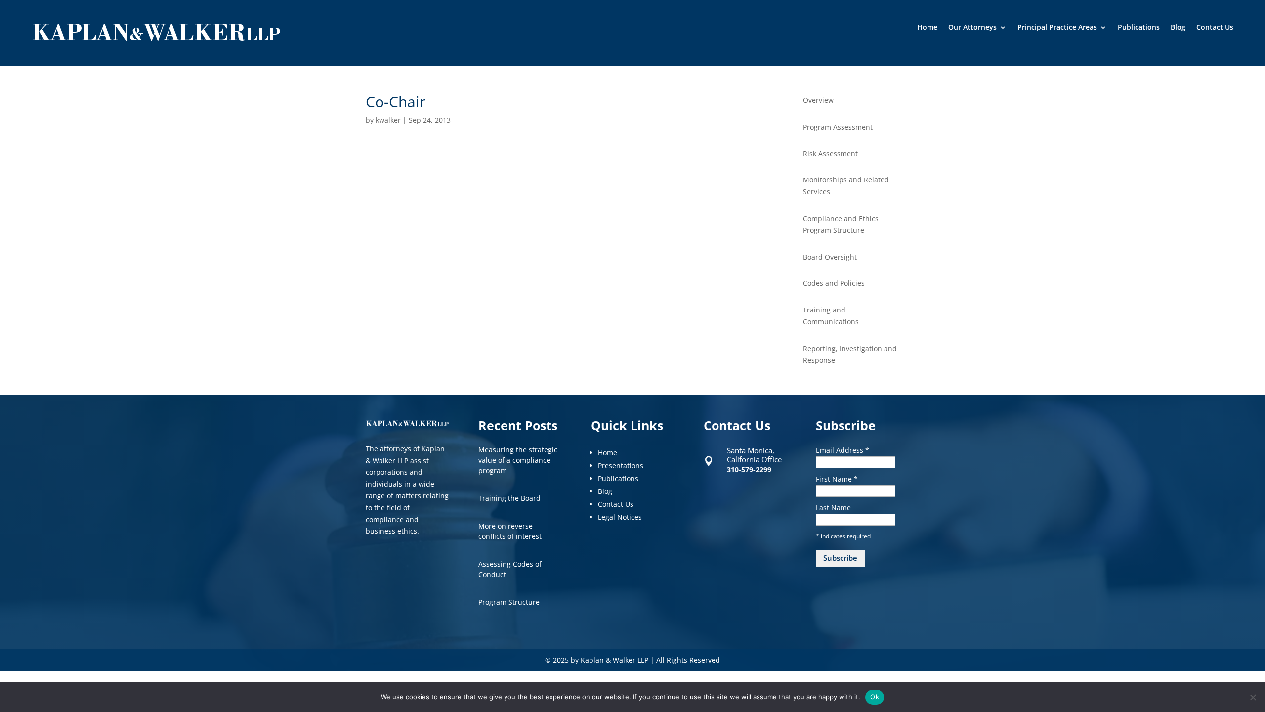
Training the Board (509, 498)
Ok (874, 697)
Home (927, 28)
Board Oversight (830, 257)
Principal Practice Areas (1057, 28)
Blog (1178, 28)
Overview (818, 100)
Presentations (620, 465)
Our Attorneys (972, 28)
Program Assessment (838, 127)
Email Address (842, 450)
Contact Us (1214, 28)
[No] (1253, 697)
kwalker (388, 120)
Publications (1139, 28)
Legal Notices (620, 517)
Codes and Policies (834, 283)
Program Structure (509, 602)
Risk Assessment (830, 153)
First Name (837, 479)
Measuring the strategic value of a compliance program (517, 460)
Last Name (833, 507)
